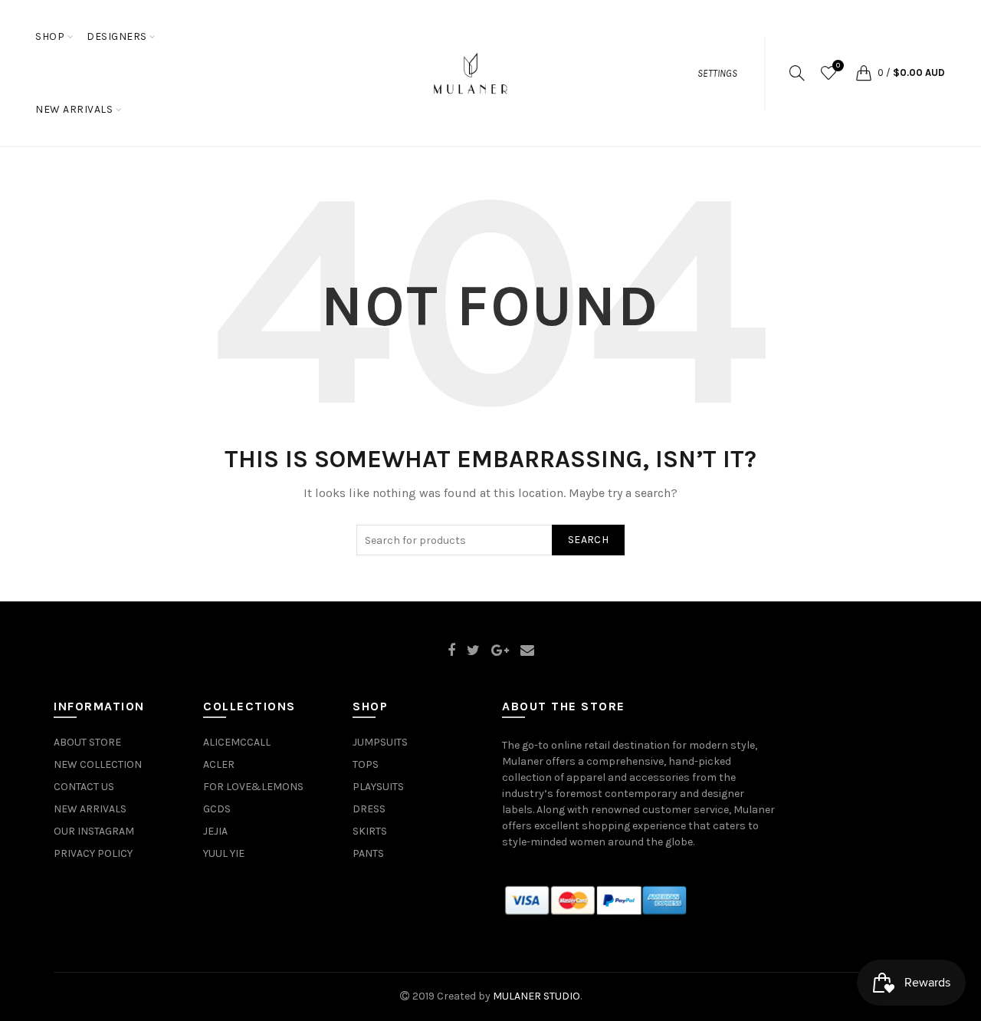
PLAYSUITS (378, 786)
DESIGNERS (117, 36)
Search (588, 539)
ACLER (219, 764)
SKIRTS (370, 831)
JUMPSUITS (380, 742)
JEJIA (215, 831)
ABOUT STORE (87, 742)
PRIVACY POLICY (93, 853)
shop (49, 36)
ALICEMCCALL (237, 742)
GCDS (217, 808)
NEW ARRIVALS (74, 109)
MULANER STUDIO (536, 996)
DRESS (369, 808)
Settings (717, 73)
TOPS (366, 764)
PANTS (368, 853)
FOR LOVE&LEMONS (253, 786)
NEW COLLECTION (98, 764)
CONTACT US (84, 786)
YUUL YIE (223, 853)
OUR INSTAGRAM (94, 831)
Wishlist (838, 65)
